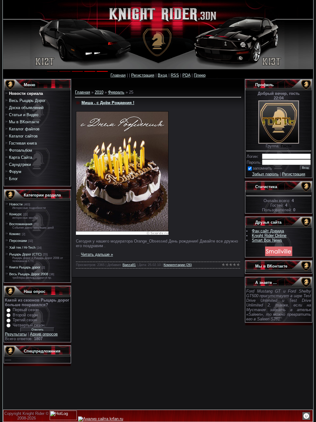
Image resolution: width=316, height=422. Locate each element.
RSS (175, 75)
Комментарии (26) (178, 265)
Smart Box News (267, 240)
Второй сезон (25, 315)
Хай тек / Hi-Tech (22, 247)
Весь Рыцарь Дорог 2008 (28, 274)
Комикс (15, 234)
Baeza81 (129, 265)
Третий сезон (25, 320)
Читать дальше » (97, 254)
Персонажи (18, 241)
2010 (99, 92)
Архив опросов (44, 334)
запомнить (262, 168)
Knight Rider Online (269, 235)
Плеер (200, 75)
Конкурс (15, 214)
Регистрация (142, 75)
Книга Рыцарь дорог (24, 267)
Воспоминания (20, 224)
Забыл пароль (265, 174)
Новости (16, 204)
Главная (118, 75)
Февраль (116, 92)
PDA (186, 75)
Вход (162, 75)
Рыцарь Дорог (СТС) (25, 254)
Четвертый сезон (28, 325)
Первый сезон (26, 309)
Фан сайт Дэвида (268, 231)
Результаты (16, 334)
